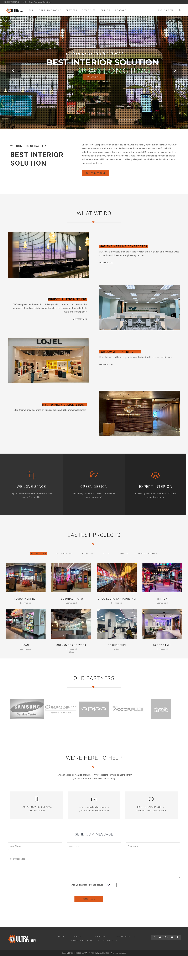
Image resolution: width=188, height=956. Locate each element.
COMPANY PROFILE (96, 173)
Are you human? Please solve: (87, 884)
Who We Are (94, 77)
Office (71, 652)
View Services (106, 263)
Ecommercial (25, 603)
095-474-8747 (165, 10)
